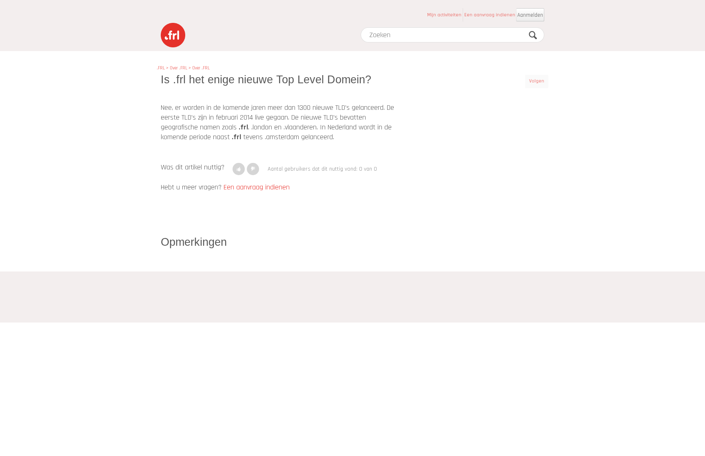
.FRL (161, 68)
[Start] (173, 35)
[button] (239, 169)
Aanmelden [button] (530, 15)
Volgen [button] (536, 81)
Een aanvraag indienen (489, 15)
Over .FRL (178, 68)
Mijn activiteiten (444, 15)
